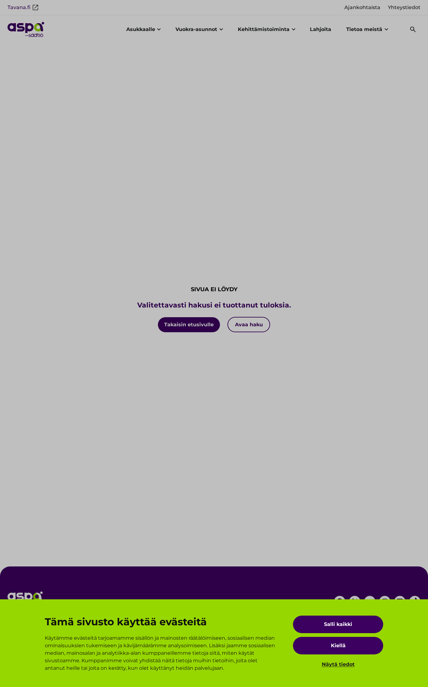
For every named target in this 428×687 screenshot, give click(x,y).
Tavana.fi (19, 7)
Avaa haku (249, 325)
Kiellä (338, 645)
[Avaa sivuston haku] (412, 29)
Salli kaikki (338, 624)
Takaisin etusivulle (189, 325)
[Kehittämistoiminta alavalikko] (293, 29)
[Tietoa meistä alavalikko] (386, 29)
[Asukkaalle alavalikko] (159, 29)
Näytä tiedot (338, 664)
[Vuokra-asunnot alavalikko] (221, 29)
